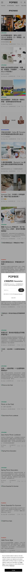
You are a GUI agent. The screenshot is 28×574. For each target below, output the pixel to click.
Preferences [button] (11, 565)
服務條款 (16, 294)
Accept (13, 570)
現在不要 (13, 297)
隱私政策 (20, 294)
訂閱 (21, 290)
